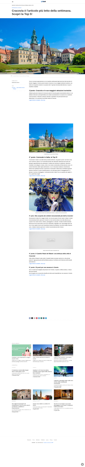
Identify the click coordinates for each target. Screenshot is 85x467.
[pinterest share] (36, 318)
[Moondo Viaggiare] (43, 1)
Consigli (34, 367)
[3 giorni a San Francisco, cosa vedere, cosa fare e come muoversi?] (63, 350)
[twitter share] (32, 318)
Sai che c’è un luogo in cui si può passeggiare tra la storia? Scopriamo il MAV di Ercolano (63, 405)
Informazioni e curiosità (16, 7)
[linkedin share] (39, 318)
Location (13, 367)
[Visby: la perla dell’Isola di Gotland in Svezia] (42, 350)
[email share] (34, 318)
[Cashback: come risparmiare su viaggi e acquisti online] (21, 350)
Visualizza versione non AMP (48, 442)
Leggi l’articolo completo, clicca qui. (37, 100)
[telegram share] (46, 318)
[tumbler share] (43, 318)
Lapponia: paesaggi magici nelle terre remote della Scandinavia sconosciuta (63, 382)
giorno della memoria (20, 87)
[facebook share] (30, 318)
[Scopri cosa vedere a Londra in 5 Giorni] (42, 394)
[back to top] (82, 464)
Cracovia (13, 87)
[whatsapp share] (41, 318)
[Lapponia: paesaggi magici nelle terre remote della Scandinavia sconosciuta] (63, 371)
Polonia (14, 88)
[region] (51, 112)
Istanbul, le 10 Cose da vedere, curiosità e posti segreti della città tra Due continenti (42, 371)
